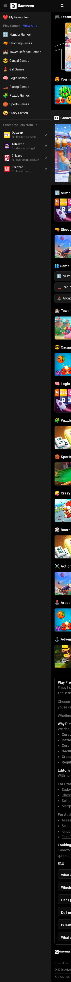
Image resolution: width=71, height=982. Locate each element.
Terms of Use (61, 963)
